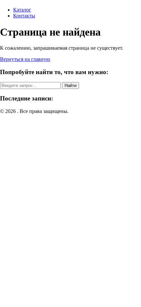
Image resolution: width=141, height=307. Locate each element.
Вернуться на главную (25, 59)
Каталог (22, 10)
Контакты (24, 15)
